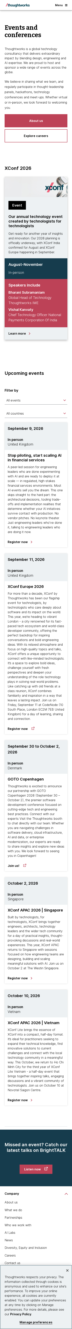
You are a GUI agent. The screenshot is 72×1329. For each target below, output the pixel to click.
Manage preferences (36, 1322)
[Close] (67, 1270)
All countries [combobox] (15, 413)
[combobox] (36, 400)
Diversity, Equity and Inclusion (26, 1248)
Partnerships (13, 1217)
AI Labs (10, 1233)
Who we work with (18, 1225)
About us (11, 1202)
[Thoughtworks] (18, 5)
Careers (10, 1255)
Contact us (12, 1263)
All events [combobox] (13, 400)
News (9, 1240)
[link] (20, 542)
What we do (13, 1210)
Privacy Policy (20, 1314)
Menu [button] (59, 5)
